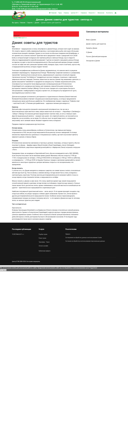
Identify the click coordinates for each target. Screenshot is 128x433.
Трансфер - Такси (44, 242)
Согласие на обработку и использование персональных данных (85, 241)
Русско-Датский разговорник (96, 56)
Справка (84, 13)
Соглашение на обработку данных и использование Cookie (83, 237)
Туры (60, 13)
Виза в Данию (91, 40)
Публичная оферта (44, 251)
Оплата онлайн (43, 246)
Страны (66, 13)
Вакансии (101, 13)
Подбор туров (43, 234)
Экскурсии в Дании (93, 61)
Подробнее (93, 268)
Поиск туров (42, 238)
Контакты (109, 13)
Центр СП (74, 13)
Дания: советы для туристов (96, 44)
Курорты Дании (91, 48)
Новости (91, 13)
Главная (53, 13)
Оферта (67, 234)
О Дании (89, 52)
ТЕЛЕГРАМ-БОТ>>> (20, 38)
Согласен (3, 270)
